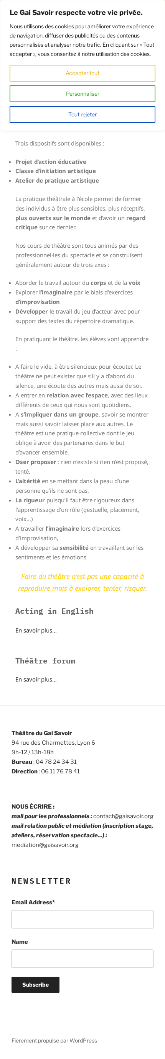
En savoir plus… (36, 630)
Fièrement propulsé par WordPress (54, 1040)
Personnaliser (82, 93)
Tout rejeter (82, 114)
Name (20, 941)
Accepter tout (82, 73)
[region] (82, 65)
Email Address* (33, 902)
